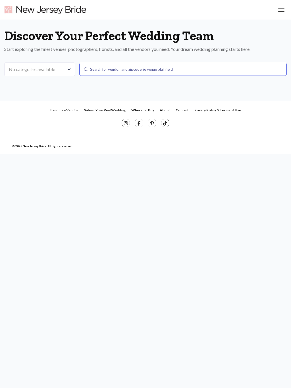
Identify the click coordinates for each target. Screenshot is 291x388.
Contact (182, 110)
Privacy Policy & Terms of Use (217, 110)
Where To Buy (142, 110)
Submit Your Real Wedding (105, 110)
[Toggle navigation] (281, 10)
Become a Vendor (64, 110)
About (165, 110)
